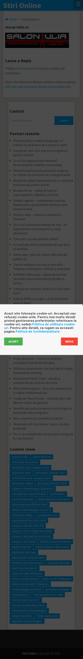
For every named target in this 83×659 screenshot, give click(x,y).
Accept (14, 341)
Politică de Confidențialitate (38, 331)
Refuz (69, 341)
